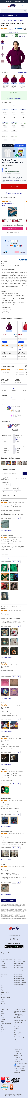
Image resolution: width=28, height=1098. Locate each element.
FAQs (15, 1030)
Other (13, 495)
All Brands (3, 1036)
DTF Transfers (17, 959)
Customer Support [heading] (20, 1009)
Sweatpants (4, 981)
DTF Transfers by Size (19, 961)
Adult (2, 1011)
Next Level (3, 1032)
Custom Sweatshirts (19, 978)
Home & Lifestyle (5, 997)
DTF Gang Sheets (18, 967)
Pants (2, 979)
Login (21, 5)
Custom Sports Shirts (19, 984)
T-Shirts (3, 957)
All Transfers (17, 957)
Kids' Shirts (4, 974)
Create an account (13, 180)
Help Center (17, 1024)
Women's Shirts (5, 972)
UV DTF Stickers (18, 965)
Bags (2, 989)
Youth (2, 1017)
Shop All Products (5, 1038)
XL (5, 117)
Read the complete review (8, 558)
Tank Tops (3, 963)
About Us (16, 1043)
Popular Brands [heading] (6, 1023)
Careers (16, 1045)
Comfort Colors (5, 1029)
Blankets (3, 1003)
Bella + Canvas (5, 1027)
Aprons (3, 1001)
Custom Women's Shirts (20, 982)
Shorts (2, 983)
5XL (14, 130)
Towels (2, 999)
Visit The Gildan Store (13, 32)
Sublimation (17, 492)
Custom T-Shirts (18, 974)
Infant (2, 1021)
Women (3, 1013)
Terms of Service (18, 1059)
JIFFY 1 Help (17, 1028)
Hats (2, 987)
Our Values (17, 1047)
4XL (5, 130)
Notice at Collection (19, 1068)
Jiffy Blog (16, 1051)
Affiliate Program (18, 1049)
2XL (14, 117)
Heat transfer (6, 488)
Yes (14, 518)
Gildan (2, 1025)
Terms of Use (17, 1095)
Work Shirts (4, 967)
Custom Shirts (17, 972)
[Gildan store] (19, 29)
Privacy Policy (17, 1057)
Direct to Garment (7, 492)
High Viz (3, 994)
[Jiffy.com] (12, 5)
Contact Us (17, 1026)
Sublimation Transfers (19, 963)
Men (2, 1015)
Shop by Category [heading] (6, 953)
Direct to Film (6, 484)
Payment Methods (18, 1039)
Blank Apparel (5, 955)
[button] (2, 5)
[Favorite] (5, 40)
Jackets (3, 965)
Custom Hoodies (18, 976)
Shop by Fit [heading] (4, 1009)
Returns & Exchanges (19, 1037)
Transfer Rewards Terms (20, 1063)
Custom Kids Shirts (19, 980)
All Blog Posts (17, 1053)
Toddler (3, 1019)
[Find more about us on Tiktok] (17, 939)
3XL (23, 117)
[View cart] (25, 6)
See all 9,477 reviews (8, 900)
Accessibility (17, 1061)
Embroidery (15, 488)
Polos (2, 961)
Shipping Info (17, 1034)
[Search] (25, 11)
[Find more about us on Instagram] (14, 939)
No (18, 518)
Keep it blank (6, 495)
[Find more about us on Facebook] (11, 939)
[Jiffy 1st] (5, 109)
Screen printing (16, 484)
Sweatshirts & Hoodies (6, 959)
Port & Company (5, 1034)
